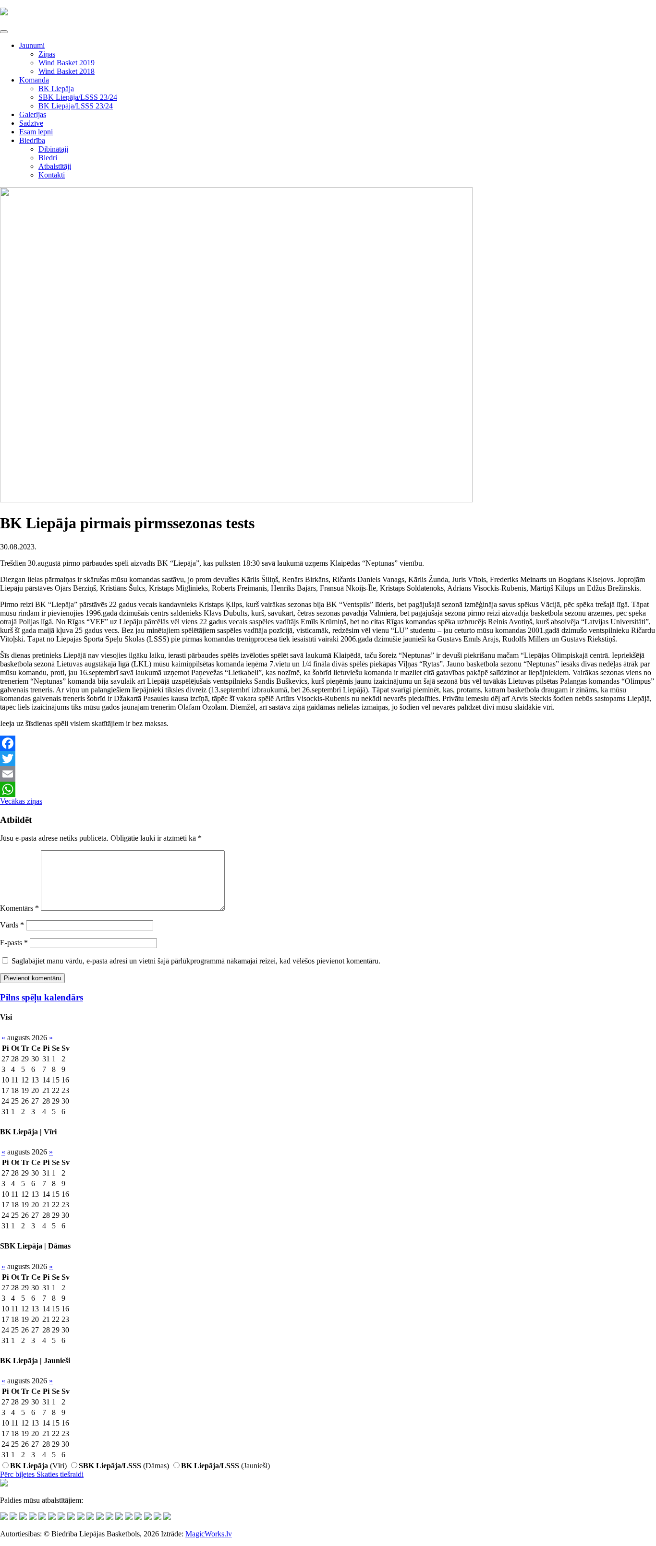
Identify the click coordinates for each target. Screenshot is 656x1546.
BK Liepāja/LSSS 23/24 (75, 106)
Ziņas (46, 54)
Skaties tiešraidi (60, 1474)
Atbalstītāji (54, 166)
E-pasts (14, 943)
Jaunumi (32, 45)
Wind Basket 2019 (66, 63)
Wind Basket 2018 (66, 71)
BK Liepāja (56, 88)
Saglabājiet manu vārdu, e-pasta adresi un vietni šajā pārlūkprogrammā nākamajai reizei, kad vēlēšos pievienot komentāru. (196, 961)
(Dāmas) (124, 1466)
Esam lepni (36, 132)
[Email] (328, 774)
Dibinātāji (53, 149)
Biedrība (32, 140)
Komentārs (19, 908)
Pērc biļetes (18, 1474)
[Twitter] (328, 758)
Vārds (12, 925)
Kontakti (51, 175)
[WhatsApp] (328, 789)
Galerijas (32, 114)
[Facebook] (328, 743)
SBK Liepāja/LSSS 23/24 (77, 97)
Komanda (34, 80)
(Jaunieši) (225, 1466)
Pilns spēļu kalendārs (41, 997)
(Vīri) (38, 1466)
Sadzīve (31, 123)
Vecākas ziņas (21, 801)
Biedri (47, 158)
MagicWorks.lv (208, 1534)
